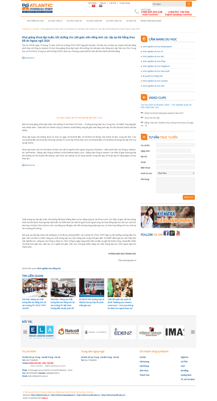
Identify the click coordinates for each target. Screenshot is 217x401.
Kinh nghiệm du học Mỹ (153, 56)
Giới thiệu (92, 3)
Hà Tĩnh (184, 361)
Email (143, 162)
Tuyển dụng (124, 3)
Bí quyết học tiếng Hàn (153, 76)
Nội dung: (145, 179)
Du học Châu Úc (114, 21)
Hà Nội (143, 357)
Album (103, 3)
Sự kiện (36, 29)
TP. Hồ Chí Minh (188, 379)
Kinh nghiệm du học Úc (153, 51)
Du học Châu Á (55, 21)
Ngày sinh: (145, 151)
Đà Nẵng (184, 370)
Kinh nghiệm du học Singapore (156, 66)
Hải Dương (144, 361)
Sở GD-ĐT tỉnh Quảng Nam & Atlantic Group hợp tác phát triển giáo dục (91, 302)
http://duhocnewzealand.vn (63, 395)
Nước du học (146, 173)
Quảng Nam (186, 375)
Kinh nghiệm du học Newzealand (157, 46)
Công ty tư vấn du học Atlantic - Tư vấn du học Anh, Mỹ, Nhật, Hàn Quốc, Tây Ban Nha (37, 7)
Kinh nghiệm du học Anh (153, 85)
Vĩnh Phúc (144, 370)
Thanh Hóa (144, 375)
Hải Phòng (144, 366)
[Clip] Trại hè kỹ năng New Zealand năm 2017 (164, 113)
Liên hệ (113, 3)
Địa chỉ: (144, 156)
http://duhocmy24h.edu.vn (113, 395)
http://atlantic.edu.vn (40, 395)
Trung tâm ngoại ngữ (150, 21)
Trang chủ (23, 21)
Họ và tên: (145, 145)
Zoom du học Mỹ (152, 117)
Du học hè (131, 21)
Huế (183, 366)
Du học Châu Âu (74, 21)
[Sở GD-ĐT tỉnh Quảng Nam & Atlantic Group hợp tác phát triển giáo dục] (91, 296)
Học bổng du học (35, 21)
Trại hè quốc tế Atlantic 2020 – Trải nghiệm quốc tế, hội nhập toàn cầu (166, 106)
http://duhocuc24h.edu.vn (88, 395)
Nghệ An (184, 357)
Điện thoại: (145, 167)
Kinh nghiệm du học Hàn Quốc (156, 71)
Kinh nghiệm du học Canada (155, 80)
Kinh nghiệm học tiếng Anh (49, 268)
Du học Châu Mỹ (94, 21)
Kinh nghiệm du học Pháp (154, 61)
